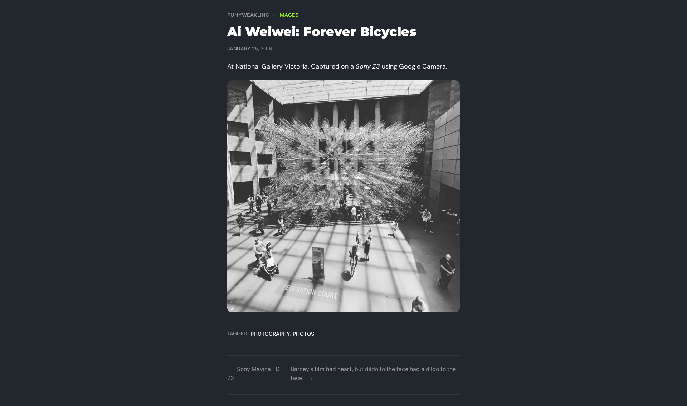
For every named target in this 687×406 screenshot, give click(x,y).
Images (288, 15)
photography (270, 334)
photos (303, 334)
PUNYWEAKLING (248, 15)
